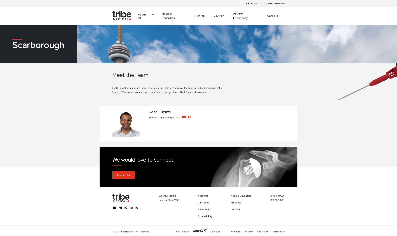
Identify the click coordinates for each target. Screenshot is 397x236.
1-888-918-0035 (276, 3)
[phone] (190, 117)
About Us (142, 16)
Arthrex (200, 16)
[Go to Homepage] (121, 16)
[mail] (185, 117)
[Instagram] (133, 208)
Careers (272, 16)
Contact (235, 209)
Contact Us (251, 3)
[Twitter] (127, 208)
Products (236, 202)
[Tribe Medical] (120, 201)
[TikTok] (138, 208)
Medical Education (241, 195)
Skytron (219, 16)
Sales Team (204, 209)
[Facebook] (116, 208)
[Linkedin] (122, 208)
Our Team (203, 202)
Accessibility (205, 216)
